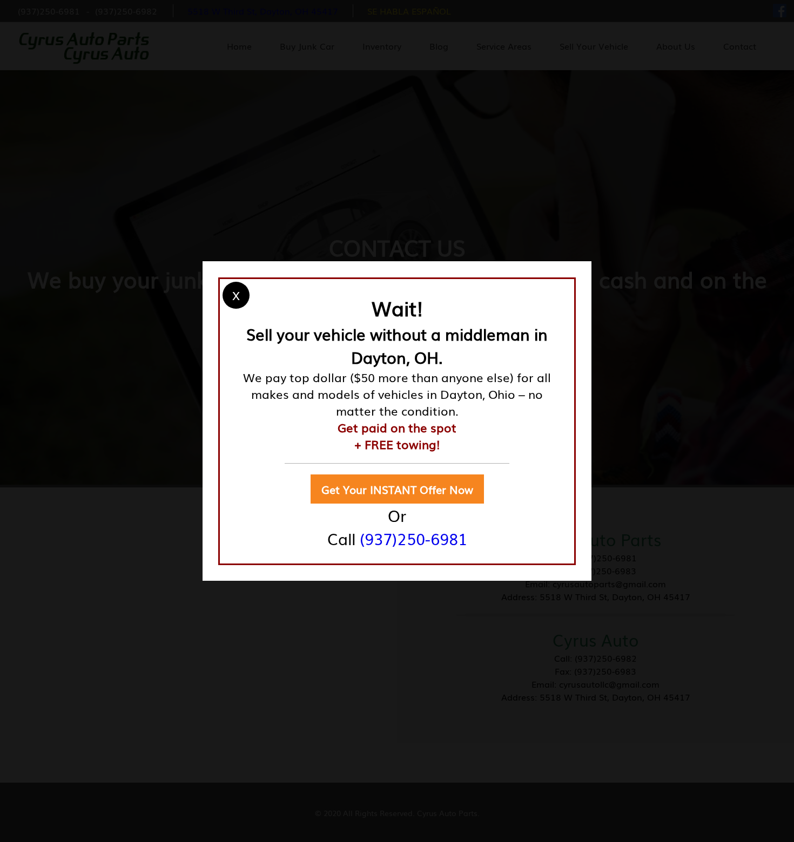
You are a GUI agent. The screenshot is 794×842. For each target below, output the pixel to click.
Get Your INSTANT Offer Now (397, 489)
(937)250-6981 (413, 538)
